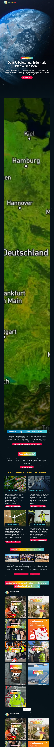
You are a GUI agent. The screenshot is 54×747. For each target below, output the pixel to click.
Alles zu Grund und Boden (13, 506)
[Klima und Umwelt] (15, 518)
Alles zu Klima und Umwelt (13, 542)
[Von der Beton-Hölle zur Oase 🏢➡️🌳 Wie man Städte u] (38, 607)
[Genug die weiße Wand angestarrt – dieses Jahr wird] (15, 674)
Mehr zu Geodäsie (27, 467)
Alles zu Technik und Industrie (38, 540)
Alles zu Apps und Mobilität (38, 506)
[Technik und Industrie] (39, 518)
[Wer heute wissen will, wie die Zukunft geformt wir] (38, 629)
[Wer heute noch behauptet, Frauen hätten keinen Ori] (15, 651)
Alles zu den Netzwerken (21, 574)
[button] (48, 2)
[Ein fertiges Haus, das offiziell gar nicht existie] (38, 651)
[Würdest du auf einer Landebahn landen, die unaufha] (38, 674)
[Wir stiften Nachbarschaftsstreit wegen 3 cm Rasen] (15, 629)
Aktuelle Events (35, 574)
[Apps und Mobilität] (39, 484)
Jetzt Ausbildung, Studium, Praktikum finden (27, 444)
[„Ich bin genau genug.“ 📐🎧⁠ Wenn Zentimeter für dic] (15, 696)
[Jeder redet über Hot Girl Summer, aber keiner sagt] (15, 607)
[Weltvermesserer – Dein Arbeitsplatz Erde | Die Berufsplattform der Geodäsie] (10, 2)
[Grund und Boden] (15, 484)
